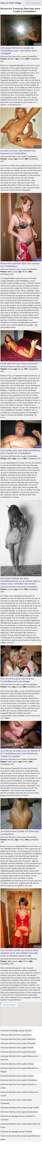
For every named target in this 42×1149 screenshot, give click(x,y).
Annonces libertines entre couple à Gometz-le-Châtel (19, 1086)
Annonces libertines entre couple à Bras (16, 1035)
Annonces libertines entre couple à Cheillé (17, 1048)
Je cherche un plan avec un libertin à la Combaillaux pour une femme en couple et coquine (20, 753)
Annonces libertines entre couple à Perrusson (18, 1052)
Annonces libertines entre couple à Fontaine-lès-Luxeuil (19, 1094)
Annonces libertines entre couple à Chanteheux (19, 1080)
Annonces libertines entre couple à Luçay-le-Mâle (20, 1108)
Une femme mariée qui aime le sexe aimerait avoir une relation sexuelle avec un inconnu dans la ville (19, 953)
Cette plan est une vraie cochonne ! (20, 363)
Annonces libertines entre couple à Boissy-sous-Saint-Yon (19, 1058)
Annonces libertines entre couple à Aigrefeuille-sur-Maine (21, 1137)
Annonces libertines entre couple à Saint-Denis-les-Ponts (21, 1125)
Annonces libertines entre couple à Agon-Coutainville (17, 1101)
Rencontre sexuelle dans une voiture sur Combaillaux (20, 265)
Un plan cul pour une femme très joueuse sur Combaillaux (18, 152)
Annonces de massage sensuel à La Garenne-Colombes (18, 1118)
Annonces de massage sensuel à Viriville (16, 1132)
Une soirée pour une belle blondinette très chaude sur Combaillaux (21, 451)
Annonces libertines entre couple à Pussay (17, 1076)
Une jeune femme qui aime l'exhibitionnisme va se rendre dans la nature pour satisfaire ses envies (21, 581)
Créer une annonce (33, 3)
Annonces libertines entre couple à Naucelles (18, 1039)
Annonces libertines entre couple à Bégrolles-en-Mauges (20, 1070)
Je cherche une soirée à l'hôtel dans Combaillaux (20, 832)
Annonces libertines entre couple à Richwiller (18, 1043)
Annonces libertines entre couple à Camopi (17, 1064)
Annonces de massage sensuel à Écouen (16, 1031)
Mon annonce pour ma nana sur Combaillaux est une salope (17, 680)
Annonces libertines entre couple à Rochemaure (19, 1112)
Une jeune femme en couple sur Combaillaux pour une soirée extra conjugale (19, 50)
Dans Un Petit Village (11, 3)
